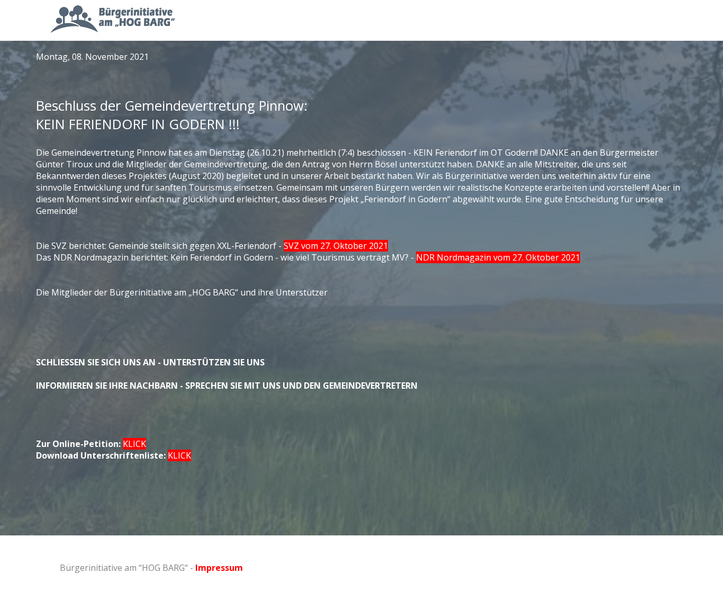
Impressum (219, 568)
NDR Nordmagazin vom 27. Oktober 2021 (498, 257)
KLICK (134, 444)
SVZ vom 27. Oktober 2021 (336, 246)
